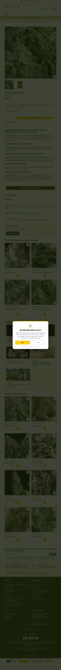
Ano (22, 342)
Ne (38, 342)
